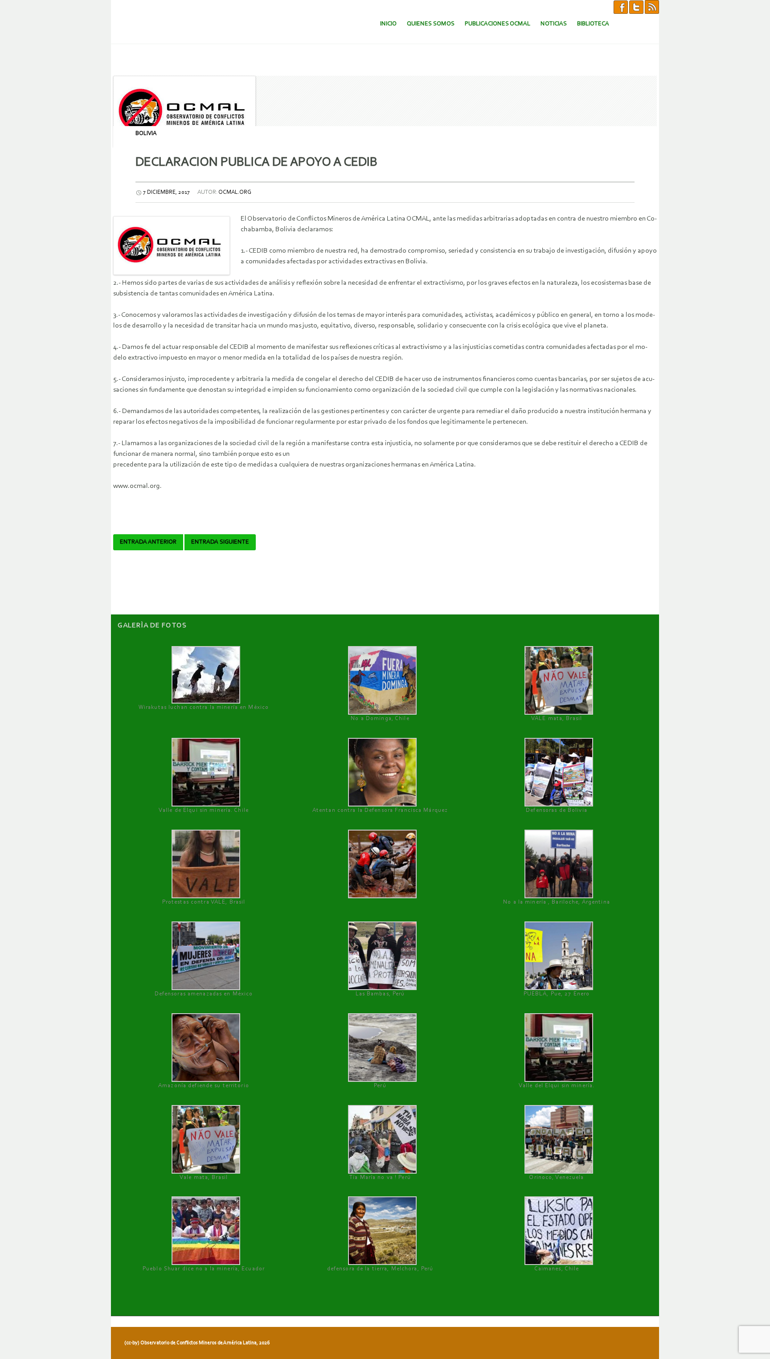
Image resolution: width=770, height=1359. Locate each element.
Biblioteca (593, 23)
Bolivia (145, 133)
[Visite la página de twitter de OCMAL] (636, 6)
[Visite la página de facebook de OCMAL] (621, 6)
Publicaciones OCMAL (497, 23)
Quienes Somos (431, 23)
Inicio (388, 23)
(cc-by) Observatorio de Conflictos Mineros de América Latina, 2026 (197, 1343)
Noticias (554, 23)
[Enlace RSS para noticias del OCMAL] (652, 6)
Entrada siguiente (220, 542)
